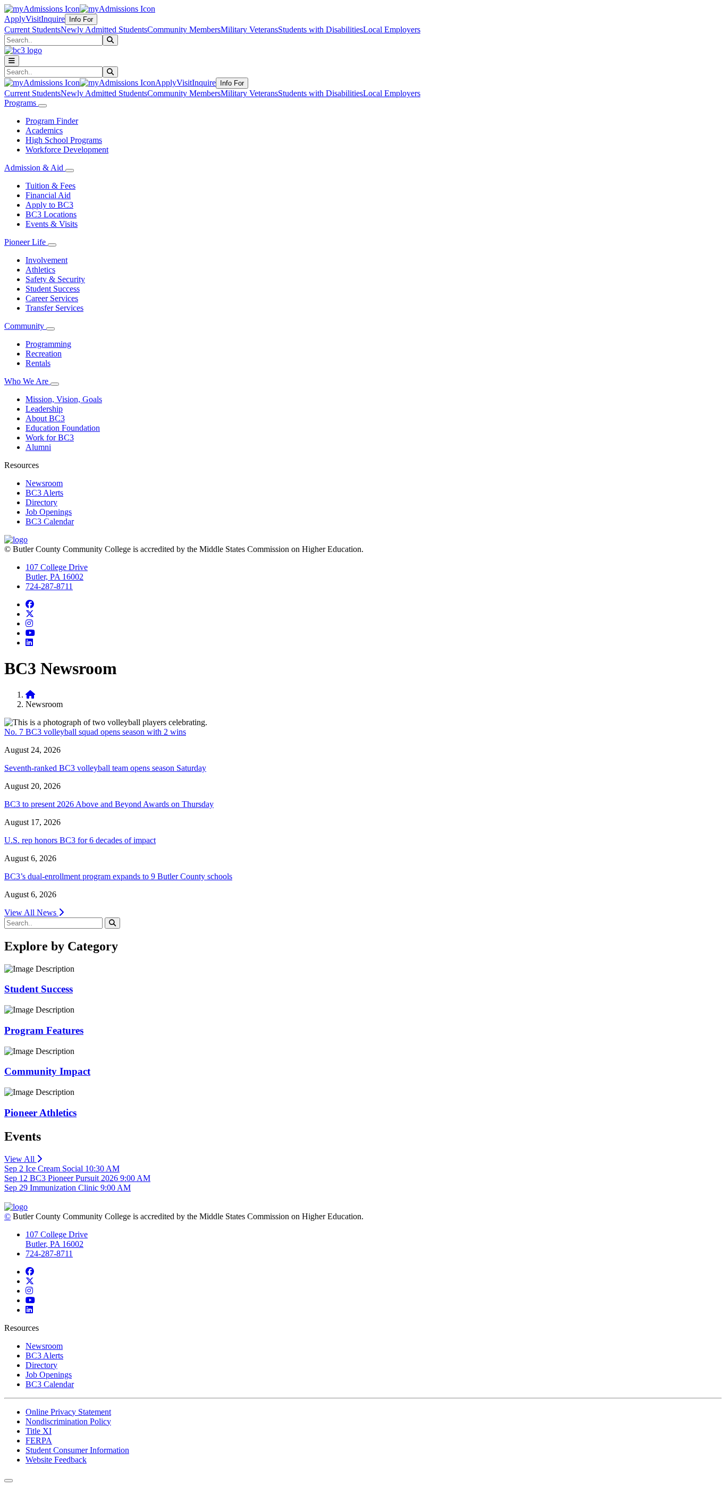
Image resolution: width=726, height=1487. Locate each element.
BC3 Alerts (44, 492)
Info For (81, 19)
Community (25, 325)
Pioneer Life (26, 242)
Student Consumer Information (77, 1450)
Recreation (44, 353)
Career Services (52, 298)
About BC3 (45, 418)
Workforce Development (67, 149)
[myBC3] (42, 8)
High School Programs (64, 140)
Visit (33, 18)
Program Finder (52, 120)
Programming (48, 344)
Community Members (184, 29)
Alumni (38, 447)
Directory (41, 502)
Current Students (32, 29)
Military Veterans (249, 29)
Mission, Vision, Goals (64, 399)
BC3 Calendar (50, 521)
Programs (21, 102)
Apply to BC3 (49, 204)
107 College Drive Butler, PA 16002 (57, 572)
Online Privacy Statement (68, 1411)
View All (20, 1158)
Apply (15, 18)
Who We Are (27, 381)
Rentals (38, 363)
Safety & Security (55, 279)
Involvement (46, 260)
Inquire (53, 18)
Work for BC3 (50, 437)
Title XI (39, 1430)
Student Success (53, 288)
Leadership (44, 408)
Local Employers (391, 29)
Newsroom (44, 483)
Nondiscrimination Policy (68, 1421)
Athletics (40, 269)
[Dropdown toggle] (42, 105)
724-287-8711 (49, 586)
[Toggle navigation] (11, 60)
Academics (44, 130)
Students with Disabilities (320, 29)
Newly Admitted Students (104, 29)
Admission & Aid (34, 167)
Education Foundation (63, 427)
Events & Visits (52, 223)
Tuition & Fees (50, 185)
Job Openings (49, 511)
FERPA (39, 1440)
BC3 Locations (51, 214)
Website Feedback (56, 1459)
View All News (31, 912)
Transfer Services (54, 307)
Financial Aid (48, 195)
